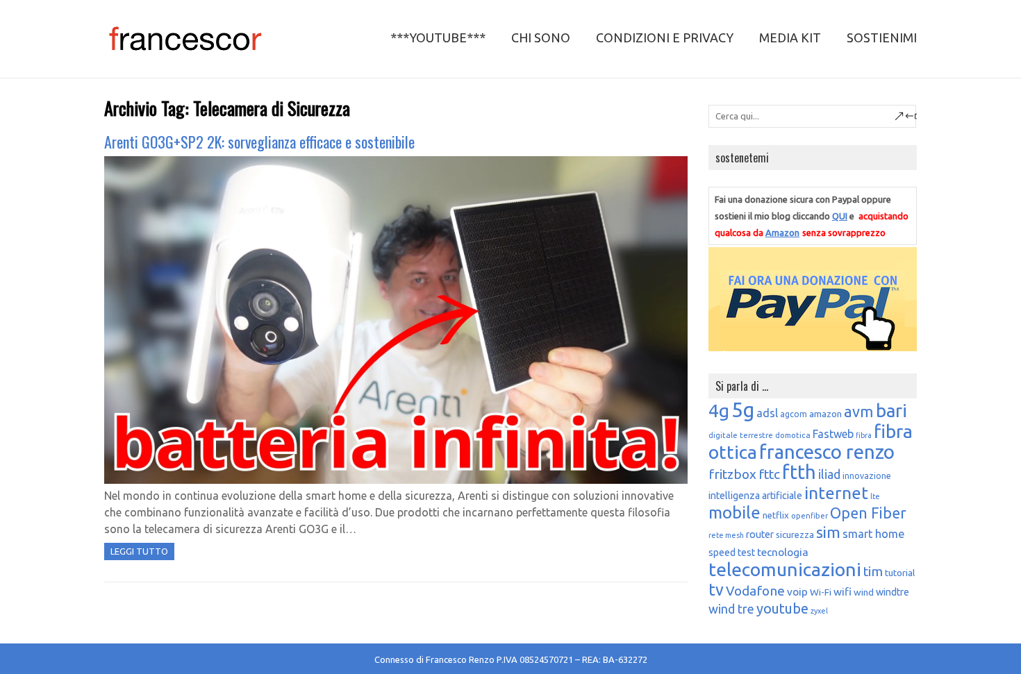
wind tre (731, 609)
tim (873, 571)
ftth (799, 472)
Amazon (782, 232)
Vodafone (755, 590)
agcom (793, 414)
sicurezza (795, 534)
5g (742, 409)
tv (716, 589)
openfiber (809, 515)
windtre (892, 592)
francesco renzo (827, 451)
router (760, 534)
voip (797, 591)
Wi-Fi (820, 592)
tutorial (900, 572)
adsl (767, 413)
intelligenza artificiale (755, 495)
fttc (769, 474)
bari (891, 411)
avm (859, 411)
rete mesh (726, 535)
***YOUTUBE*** (437, 37)
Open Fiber (868, 513)
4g (718, 410)
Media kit (790, 37)
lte (875, 496)
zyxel (819, 611)
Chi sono (540, 37)
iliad (829, 474)
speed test (731, 552)
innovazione (866, 475)
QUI (839, 216)
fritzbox (732, 474)
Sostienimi (882, 37)
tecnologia (782, 552)
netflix (776, 515)
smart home (873, 534)
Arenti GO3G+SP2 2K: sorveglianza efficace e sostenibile (259, 141)
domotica (793, 434)
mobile (734, 512)
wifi (842, 591)
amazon (825, 413)
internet (836, 493)
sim (828, 532)
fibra (864, 435)
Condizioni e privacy (664, 37)
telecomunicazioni (784, 569)
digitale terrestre (740, 434)
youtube (782, 608)
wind (864, 592)
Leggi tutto (139, 551)
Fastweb (833, 434)
